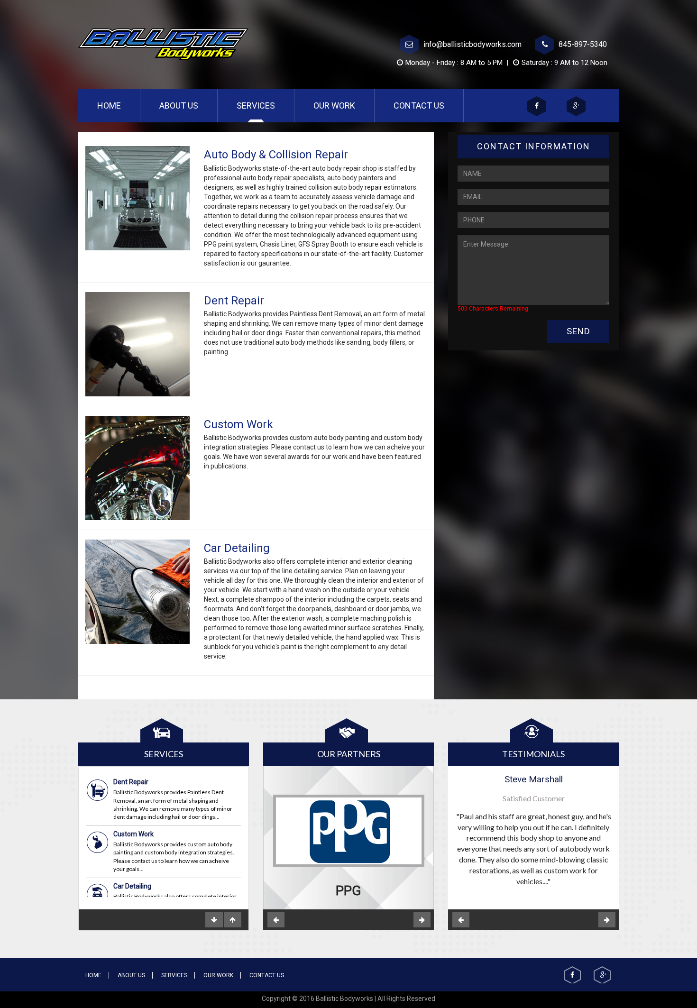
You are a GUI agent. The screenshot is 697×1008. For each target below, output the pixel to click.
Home (118, 105)
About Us (178, 105)
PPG (348, 890)
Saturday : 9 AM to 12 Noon (564, 62)
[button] (275, 919)
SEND (578, 331)
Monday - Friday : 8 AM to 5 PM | (457, 62)
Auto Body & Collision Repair (155, 879)
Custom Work (133, 783)
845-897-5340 (583, 44)
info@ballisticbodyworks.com (472, 44)
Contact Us (419, 105)
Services (256, 105)
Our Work (334, 105)
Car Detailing (132, 835)
